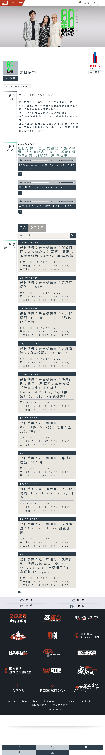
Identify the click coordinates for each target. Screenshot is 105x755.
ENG (85, 3)
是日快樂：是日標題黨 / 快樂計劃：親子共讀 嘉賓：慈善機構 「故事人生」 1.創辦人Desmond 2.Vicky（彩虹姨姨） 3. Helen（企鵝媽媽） (46, 388)
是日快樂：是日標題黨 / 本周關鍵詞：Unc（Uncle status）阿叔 (47, 493)
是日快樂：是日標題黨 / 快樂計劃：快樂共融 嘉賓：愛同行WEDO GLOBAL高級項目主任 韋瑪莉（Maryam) (46, 566)
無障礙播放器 (40, 705)
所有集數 (10, 78)
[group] (59, 160)
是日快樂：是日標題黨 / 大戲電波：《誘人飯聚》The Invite (46, 351)
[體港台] (52, 618)
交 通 (29, 600)
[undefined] (80, 2)
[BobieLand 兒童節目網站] (18, 635)
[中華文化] (86, 653)
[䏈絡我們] (22, 606)
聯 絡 (29, 605)
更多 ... (21, 592)
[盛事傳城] (86, 670)
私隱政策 (87, 701)
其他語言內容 (61, 705)
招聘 (25, 701)
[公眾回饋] (72, 606)
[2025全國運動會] (18, 618)
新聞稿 (12, 701)
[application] (46, 160)
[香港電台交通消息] (22, 600)
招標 (36, 701)
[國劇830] (52, 635)
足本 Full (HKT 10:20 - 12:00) (41, 262)
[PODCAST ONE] (52, 687)
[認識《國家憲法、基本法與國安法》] (18, 670)
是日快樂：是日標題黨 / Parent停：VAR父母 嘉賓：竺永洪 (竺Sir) (46, 427)
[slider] (68, 160)
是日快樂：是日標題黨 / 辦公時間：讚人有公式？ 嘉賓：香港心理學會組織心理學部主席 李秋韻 (47, 152)
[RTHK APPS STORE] (18, 687)
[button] (21, 160)
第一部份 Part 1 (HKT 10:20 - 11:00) (45, 266)
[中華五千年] (86, 687)
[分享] (73, 600)
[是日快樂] (20, 174)
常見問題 (71, 701)
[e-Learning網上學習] (86, 635)
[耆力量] (52, 670)
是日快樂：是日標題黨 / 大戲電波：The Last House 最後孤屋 (46, 529)
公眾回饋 (81, 606)
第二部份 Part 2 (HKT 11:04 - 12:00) (45, 269)
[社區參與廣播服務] (52, 653)
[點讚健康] (86, 618)
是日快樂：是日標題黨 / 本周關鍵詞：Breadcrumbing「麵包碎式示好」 (46, 318)
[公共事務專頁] (18, 653)
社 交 (80, 600)
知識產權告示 (52, 701)
